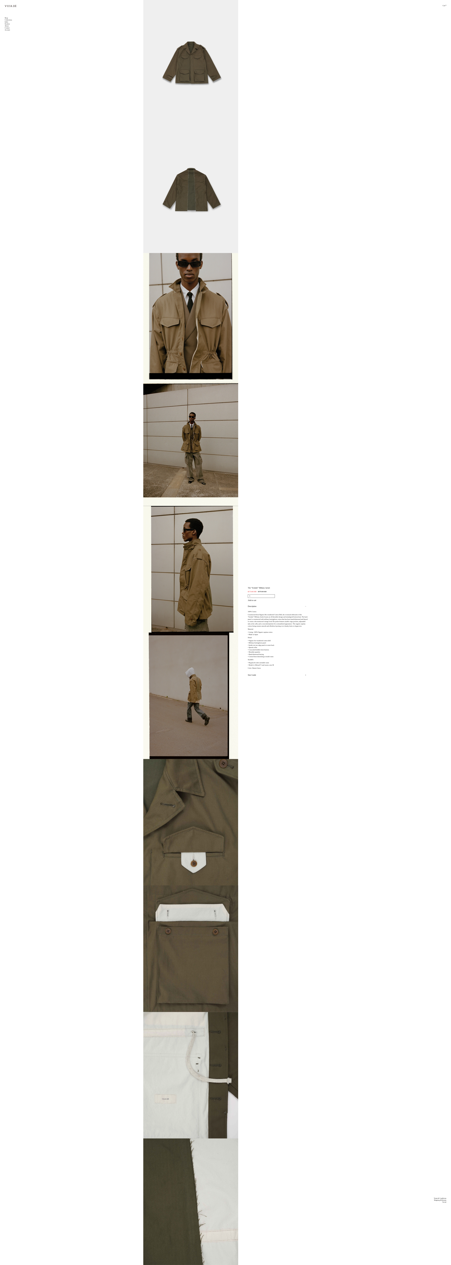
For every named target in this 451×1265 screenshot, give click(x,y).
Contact (7, 28)
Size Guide (252, 675)
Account (7, 30)
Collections (8, 20)
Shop (6, 18)
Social (444, 1202)
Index (6, 22)
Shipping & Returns (440, 1200)
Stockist (7, 24)
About (7, 26)
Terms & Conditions (440, 1198)
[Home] (10, 6)
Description (252, 606)
